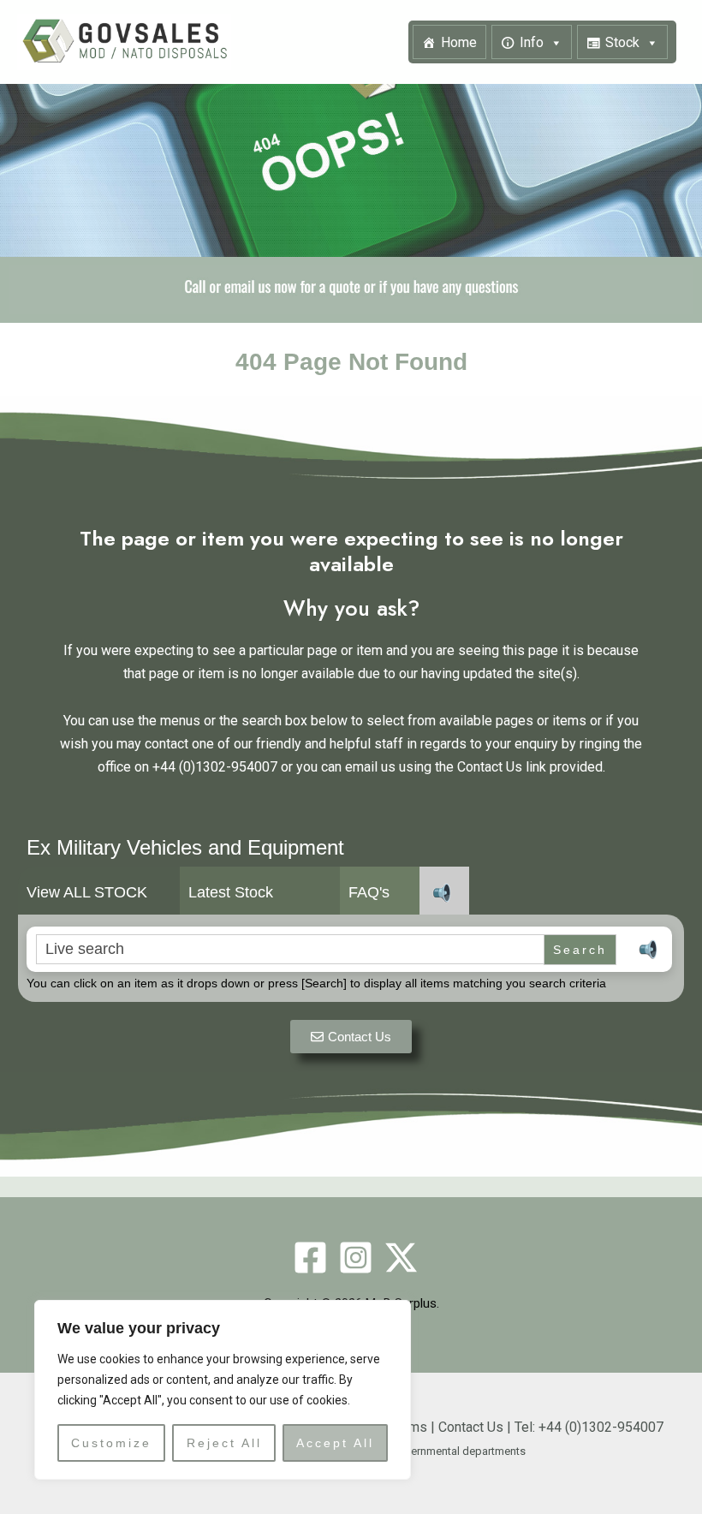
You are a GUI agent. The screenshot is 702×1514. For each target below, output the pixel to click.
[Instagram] (355, 1257)
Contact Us (470, 1427)
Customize (111, 1443)
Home (459, 42)
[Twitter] (401, 1257)
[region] (222, 1390)
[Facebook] (310, 1257)
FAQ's (369, 893)
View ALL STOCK (87, 893)
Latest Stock (230, 893)
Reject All (224, 1443)
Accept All (335, 1443)
